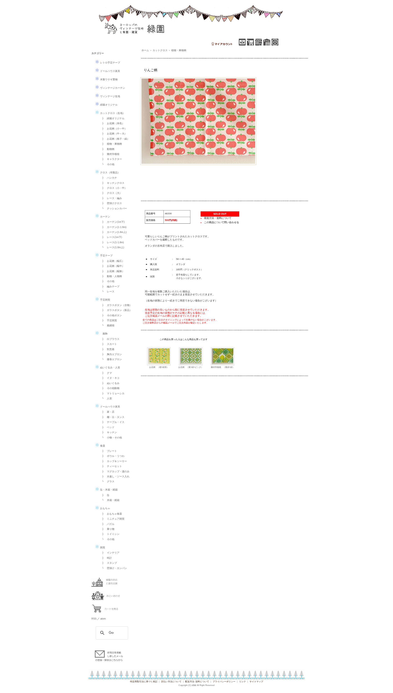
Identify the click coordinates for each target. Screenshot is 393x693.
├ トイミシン (109, 534)
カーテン (104, 216)
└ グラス (106, 481)
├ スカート (108, 344)
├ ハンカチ (108, 177)
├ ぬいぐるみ (109, 383)
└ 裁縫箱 (106, 325)
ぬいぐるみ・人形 (109, 367)
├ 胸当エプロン (110, 354)
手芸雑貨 (104, 299)
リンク (242, 681)
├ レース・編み (110, 198)
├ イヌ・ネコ (109, 378)
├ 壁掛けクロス (110, 203)
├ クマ (105, 373)
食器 (102, 445)
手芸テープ (106, 255)
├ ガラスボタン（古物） (115, 305)
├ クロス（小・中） (113, 188)
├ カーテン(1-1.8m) (112, 227)
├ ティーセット (110, 466)
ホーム (145, 50)
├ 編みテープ (109, 286)
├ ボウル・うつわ (111, 456)
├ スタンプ (108, 562)
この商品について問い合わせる (221, 222)
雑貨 (102, 547)
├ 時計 (105, 557)
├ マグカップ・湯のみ (114, 471)
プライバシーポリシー (224, 681)
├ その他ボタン (110, 315)
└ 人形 (105, 398)
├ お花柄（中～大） (113, 133)
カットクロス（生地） (112, 113)
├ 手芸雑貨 (108, 320)
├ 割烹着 (106, 349)
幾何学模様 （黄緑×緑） (222, 367)
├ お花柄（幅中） (111, 266)
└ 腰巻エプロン (110, 359)
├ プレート (108, 451)
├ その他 (106, 281)
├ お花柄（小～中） (113, 128)
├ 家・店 (106, 411)
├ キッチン (108, 432)
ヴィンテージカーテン (112, 87)
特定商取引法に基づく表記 (143, 681)
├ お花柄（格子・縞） (114, 138)
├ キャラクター (110, 159)
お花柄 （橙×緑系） (159, 367)
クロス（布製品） (109, 172)
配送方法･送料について (197, 681)
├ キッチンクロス (111, 183)
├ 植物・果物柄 (110, 143)
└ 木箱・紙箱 (109, 500)
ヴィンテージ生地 (109, 96)
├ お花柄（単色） (111, 123)
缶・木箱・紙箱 (108, 489)
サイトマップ (256, 681)
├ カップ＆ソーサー (113, 461)
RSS (93, 618)
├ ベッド (106, 427)
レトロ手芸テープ (109, 62)
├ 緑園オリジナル (111, 118)
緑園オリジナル (108, 104)
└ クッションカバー (113, 208)
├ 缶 (104, 495)
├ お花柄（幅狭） (111, 271)
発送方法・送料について (218, 218)
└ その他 (106, 164)
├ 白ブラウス (109, 339)
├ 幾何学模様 (109, 154)
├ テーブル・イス (111, 422)
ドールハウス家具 (109, 71)
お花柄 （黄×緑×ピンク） (190, 367)
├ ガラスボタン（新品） (115, 310)
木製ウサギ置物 (108, 79)
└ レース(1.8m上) (111, 247)
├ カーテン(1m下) (112, 221)
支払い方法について (171, 681)
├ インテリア (109, 552)
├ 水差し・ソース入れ (114, 476)
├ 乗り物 (106, 529)
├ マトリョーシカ (111, 393)
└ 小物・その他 (110, 437)
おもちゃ (104, 508)
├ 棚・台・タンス (111, 417)
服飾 (103, 333)
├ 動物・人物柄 (110, 276)
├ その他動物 (109, 388)
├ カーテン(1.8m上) (113, 232)
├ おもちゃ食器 (110, 513)
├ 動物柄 (106, 149)
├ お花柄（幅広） (111, 261)
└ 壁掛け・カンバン (113, 568)
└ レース (106, 291)
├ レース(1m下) (110, 237)
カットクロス (160, 50)
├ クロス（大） (110, 193)
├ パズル (106, 524)
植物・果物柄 (178, 50)
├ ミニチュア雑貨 (111, 518)
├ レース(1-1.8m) (111, 242)
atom (103, 618)
